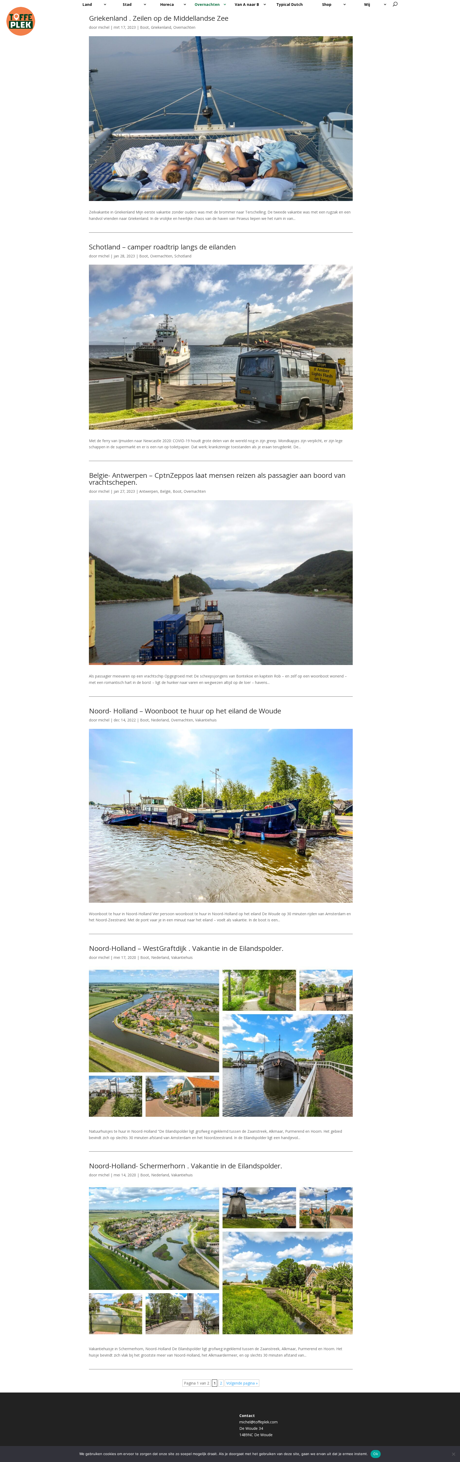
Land (87, 4)
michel (103, 27)
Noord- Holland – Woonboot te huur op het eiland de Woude (185, 711)
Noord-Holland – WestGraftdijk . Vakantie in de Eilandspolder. (186, 948)
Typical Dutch (289, 4)
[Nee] (453, 1454)
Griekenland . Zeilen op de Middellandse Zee (158, 18)
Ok (375, 1454)
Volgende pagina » (242, 1383)
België (165, 491)
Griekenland (161, 27)
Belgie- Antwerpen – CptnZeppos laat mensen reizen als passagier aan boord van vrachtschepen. (217, 478)
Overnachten (207, 4)
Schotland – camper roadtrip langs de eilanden (162, 247)
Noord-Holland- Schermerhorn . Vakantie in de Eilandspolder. (185, 1166)
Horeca (167, 4)
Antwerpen (148, 491)
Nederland (160, 719)
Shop (326, 4)
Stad (127, 4)
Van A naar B (247, 4)
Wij (367, 4)
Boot (144, 27)
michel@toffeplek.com (258, 1421)
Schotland (182, 255)
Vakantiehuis (206, 719)
